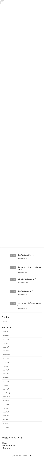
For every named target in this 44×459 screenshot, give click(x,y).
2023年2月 (6, 427)
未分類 (5, 321)
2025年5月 (6, 335)
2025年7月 (6, 332)
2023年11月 (6, 397)
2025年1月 (6, 347)
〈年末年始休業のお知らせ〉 (27, 279)
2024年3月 (6, 381)
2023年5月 (6, 416)
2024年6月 (6, 370)
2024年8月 (6, 362)
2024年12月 (6, 351)
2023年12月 (6, 393)
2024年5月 (6, 374)
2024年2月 (6, 385)
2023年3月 (6, 423)
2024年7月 (6, 366)
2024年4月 (6, 378)
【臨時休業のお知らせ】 (25, 291)
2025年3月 (6, 343)
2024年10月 (6, 355)
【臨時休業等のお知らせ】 (26, 255)
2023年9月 (6, 404)
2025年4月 (6, 339)
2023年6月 (6, 412)
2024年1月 (6, 389)
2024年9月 (6, 358)
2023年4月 (6, 420)
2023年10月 (6, 400)
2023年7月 (6, 408)
